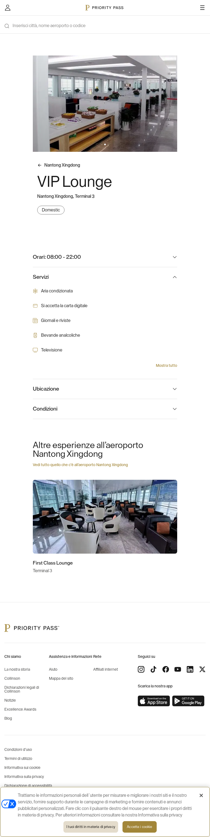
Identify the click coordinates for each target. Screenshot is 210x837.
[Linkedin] (190, 669)
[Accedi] (7, 7)
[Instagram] (141, 669)
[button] (102, 144)
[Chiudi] (201, 795)
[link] (154, 701)
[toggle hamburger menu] (202, 7)
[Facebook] (165, 669)
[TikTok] (153, 669)
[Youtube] (177, 669)
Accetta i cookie (139, 827)
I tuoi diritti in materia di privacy (90, 827)
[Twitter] (202, 669)
